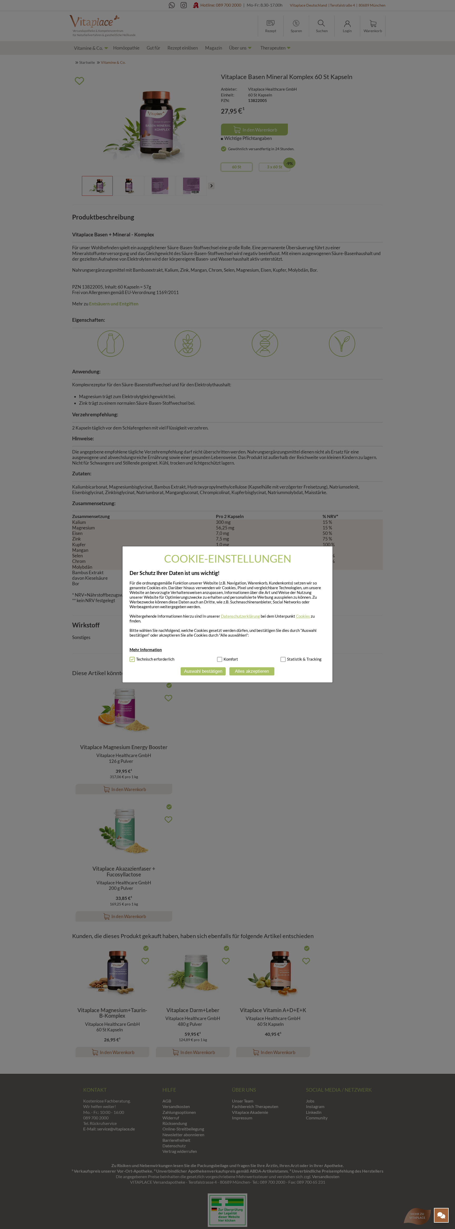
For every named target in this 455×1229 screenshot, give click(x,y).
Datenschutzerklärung (240, 616)
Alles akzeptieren (252, 671)
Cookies (303, 616)
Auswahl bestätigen (203, 671)
